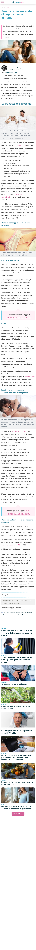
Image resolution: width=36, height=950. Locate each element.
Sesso (8, 7)
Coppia (3, 7)
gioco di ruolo (30, 377)
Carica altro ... (18, 814)
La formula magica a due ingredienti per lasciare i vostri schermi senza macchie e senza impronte (16, 757)
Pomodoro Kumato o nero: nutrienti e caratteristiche (17, 783)
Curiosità (4, 655)
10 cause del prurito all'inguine (14, 684)
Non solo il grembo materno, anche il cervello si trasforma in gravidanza (17, 807)
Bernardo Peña (18, 69)
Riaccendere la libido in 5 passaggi (18, 317)
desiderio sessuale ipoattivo (11, 545)
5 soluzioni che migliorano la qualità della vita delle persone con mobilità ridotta (16, 633)
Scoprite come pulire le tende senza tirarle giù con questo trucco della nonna (16, 659)
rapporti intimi (20, 145)
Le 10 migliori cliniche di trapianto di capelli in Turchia (16, 732)
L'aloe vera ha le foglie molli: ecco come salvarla (15, 707)
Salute (3, 628)
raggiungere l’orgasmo (20, 431)
